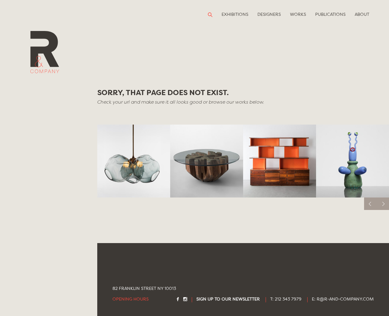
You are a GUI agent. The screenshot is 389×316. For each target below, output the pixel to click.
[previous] (370, 203)
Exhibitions (235, 14)
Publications (330, 14)
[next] (383, 203)
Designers (269, 14)
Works (298, 14)
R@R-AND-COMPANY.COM (345, 299)
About (362, 14)
